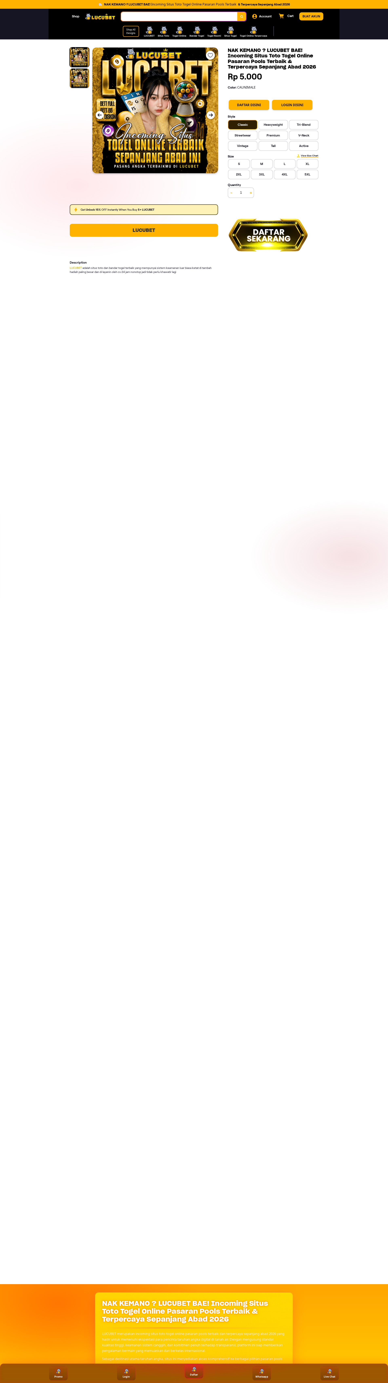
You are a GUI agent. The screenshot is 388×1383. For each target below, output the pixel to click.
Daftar (194, 1374)
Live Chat (329, 1376)
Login (126, 1376)
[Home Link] (100, 16)
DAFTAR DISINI (249, 105)
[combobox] (179, 16)
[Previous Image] (99, 115)
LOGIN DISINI (292, 105)
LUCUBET (144, 230)
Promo (58, 1376)
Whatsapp (261, 1376)
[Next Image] (210, 115)
